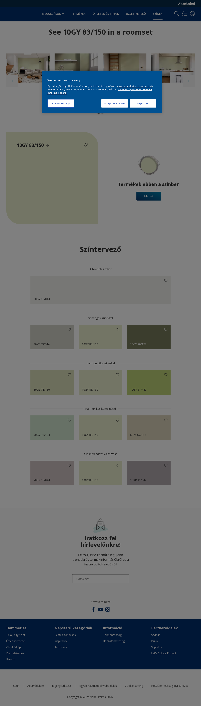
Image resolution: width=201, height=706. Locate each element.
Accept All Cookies (114, 103)
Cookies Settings (61, 103)
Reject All (143, 103)
